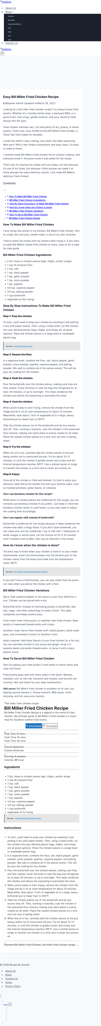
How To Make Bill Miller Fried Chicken (28, 196)
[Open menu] (2, 53)
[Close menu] (0, 996)
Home (8, 982)
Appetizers (11, 16)
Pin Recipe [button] (51, 726)
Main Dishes (11, 20)
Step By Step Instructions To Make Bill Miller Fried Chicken (39, 203)
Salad (9, 39)
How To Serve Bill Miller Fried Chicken (28, 214)
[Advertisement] (50, 70)
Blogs (8, 974)
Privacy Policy (13, 986)
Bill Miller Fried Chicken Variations (26, 211)
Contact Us (11, 43)
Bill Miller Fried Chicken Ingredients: (27, 200)
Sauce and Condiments (14, 24)
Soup (9, 35)
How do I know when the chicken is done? (30, 207)
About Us (10, 8)
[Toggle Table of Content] (4, 190)
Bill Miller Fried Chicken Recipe (24, 218)
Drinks (9, 31)
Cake (9, 28)
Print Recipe (34, 726)
